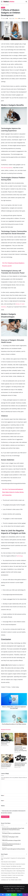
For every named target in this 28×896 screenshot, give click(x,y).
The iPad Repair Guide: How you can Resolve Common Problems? (6, 765)
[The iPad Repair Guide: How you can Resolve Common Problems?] (7, 758)
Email (2, 800)
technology (19, 556)
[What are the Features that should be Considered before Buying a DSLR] (21, 758)
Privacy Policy (7, 888)
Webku (12, 888)
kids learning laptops (6, 167)
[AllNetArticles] (8, 1)
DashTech (22, 888)
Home (3, 4)
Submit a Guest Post (11, 890)
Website (3, 805)
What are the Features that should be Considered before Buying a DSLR (21, 764)
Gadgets (7, 4)
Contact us (19, 890)
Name (2, 795)
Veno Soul (5, 18)
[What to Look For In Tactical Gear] (7, 737)
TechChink (17, 888)
